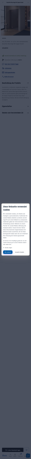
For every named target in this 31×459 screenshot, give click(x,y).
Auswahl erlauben (19, 252)
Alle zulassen (7, 252)
